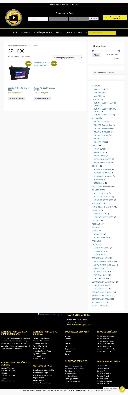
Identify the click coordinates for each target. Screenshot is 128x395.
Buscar (94, 19)
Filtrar (96, 55)
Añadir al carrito (16, 98)
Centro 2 (68, 344)
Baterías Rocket (103, 384)
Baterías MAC (102, 366)
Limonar (68, 351)
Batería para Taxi (103, 339)
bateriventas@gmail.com (81, 325)
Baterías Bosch (102, 371)
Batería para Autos (104, 346)
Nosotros (25, 32)
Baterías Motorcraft (104, 381)
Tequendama (70, 349)
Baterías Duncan (103, 368)
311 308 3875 (80, 322)
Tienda (59, 32)
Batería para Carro (104, 351)
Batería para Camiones (105, 341)
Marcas (82, 32)
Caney (67, 354)
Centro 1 (68, 341)
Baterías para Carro (43, 32)
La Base (68, 339)
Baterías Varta (102, 379)
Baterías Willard (103, 376)
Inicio (15, 32)
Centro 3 (68, 346)
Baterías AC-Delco (104, 373)
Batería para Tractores (105, 344)
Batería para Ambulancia (106, 336)
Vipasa (67, 336)
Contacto (70, 32)
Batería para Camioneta (106, 349)
